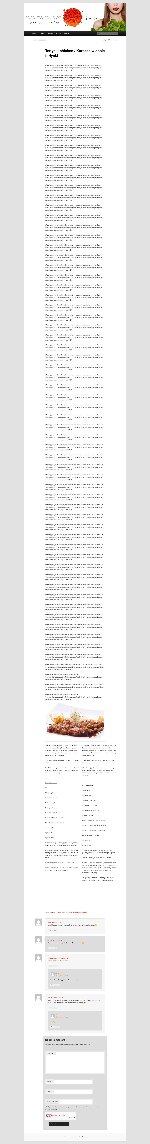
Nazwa (49, 1081)
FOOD (42, 34)
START (34, 34)
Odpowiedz (52, 930)
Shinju (49, 922)
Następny (114, 40)
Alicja (59, 912)
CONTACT (67, 34)
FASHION (50, 34)
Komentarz (50, 1053)
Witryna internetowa (52, 1101)
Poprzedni (106, 40)
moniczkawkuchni (53, 958)
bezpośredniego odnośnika (80, 912)
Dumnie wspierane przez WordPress (75, 1137)
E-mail (48, 1091)
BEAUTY (58, 34)
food (52, 912)
